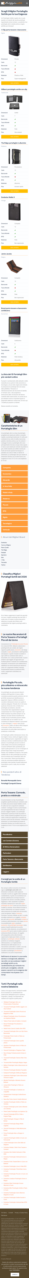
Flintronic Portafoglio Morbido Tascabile (15, 1070)
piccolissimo (18, 950)
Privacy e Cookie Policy (21, 1213)
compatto (23, 917)
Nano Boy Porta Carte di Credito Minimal (15, 1099)
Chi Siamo (4, 1213)
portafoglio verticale (13, 939)
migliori (15, 723)
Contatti (10, 1213)
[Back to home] (11, 3)
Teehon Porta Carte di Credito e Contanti (15, 1021)
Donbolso (19, 913)
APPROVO (14, 1274)
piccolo (26, 921)
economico (4, 925)
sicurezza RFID (5, 931)
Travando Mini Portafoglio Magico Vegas (15, 1062)
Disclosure (4, 1215)
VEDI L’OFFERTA (14, 83)
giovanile (11, 919)
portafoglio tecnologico (16, 925)
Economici (6, 725)
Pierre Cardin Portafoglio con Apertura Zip (15, 1111)
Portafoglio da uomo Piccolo (20, 644)
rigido (9, 652)
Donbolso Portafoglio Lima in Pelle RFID (15, 1166)
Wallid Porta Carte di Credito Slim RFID (15, 1028)
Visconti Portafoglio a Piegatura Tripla (14, 1050)
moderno (24, 919)
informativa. (16, 1270)
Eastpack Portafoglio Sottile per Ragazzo (15, 1073)
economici (18, 650)
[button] (27, 3)
